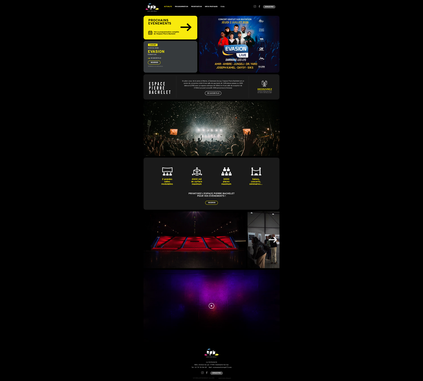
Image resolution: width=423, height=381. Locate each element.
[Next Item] (273, 240)
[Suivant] (186, 27)
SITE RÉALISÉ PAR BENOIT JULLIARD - (204, 378)
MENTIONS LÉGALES (224, 378)
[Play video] (211, 306)
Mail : (211, 367)
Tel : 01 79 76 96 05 (199, 367)
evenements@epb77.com (222, 367)
